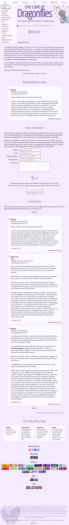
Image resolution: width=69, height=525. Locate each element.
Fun (34, 2)
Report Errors (5, 20)
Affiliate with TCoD (7, 40)
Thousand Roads (22, 92)
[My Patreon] (30, 450)
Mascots (4, 13)
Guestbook (5, 31)
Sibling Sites (34, 454)
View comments (41, 73)
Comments (14, 163)
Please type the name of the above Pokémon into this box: (34, 183)
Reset (40, 193)
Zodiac (3, 37)
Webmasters (54, 2)
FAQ (3, 22)
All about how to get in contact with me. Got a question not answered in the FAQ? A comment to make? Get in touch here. (26, 433)
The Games (24, 2)
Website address (12, 156)
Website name (13, 159)
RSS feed (35, 523)
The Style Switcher (7, 35)
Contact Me (5, 26)
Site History (5, 15)
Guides (44, 2)
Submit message (31, 193)
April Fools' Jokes (6, 17)
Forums (4, 33)
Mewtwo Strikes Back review (36, 63)
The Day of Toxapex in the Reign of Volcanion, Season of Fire (36, 25)
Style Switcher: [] (5, 5)
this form (62, 513)
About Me (4, 24)
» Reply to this (16, 248)
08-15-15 (24, 94)
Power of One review (35, 47)
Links (34, 484)
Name (15, 150)
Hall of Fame (5, 29)
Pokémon (15, 2)
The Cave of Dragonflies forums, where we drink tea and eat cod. (11, 431)
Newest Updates (6, 8)
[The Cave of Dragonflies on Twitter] (33, 450)
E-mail (16, 153)
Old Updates (5, 11)
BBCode (31, 137)
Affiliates (34, 462)
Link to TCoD (5, 42)
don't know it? (52, 183)
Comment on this (28, 73)
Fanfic (34, 476)
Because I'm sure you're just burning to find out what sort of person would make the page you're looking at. (42, 432)
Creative (64, 2)
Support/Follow (34, 446)
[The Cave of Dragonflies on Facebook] (35, 450)
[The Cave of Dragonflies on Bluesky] (38, 450)
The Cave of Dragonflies (25, 261)
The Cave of (34, 10)
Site (5, 2)
